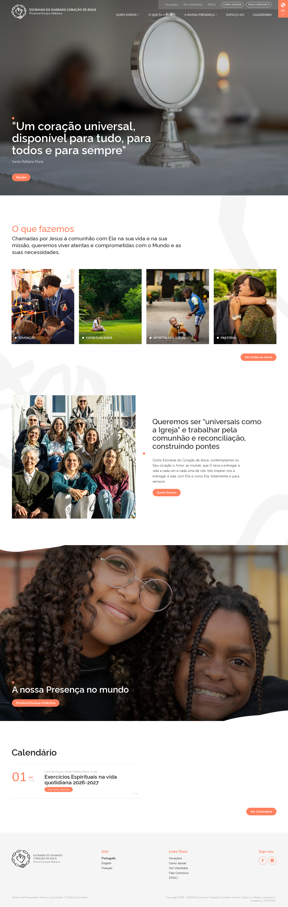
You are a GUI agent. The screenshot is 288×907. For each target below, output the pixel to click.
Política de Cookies (77, 897)
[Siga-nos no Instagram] (272, 860)
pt (283, 11)
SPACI (212, 4)
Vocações (171, 4)
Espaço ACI (235, 15)
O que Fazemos (161, 15)
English (106, 863)
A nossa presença (199, 15)
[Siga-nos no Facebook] (263, 860)
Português (108, 858)
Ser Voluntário (193, 4)
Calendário (262, 15)
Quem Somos (127, 15)
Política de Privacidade (25, 897)
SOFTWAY (269, 901)
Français (106, 868)
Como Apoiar (232, 4)
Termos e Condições (51, 897)
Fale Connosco (259, 4)
